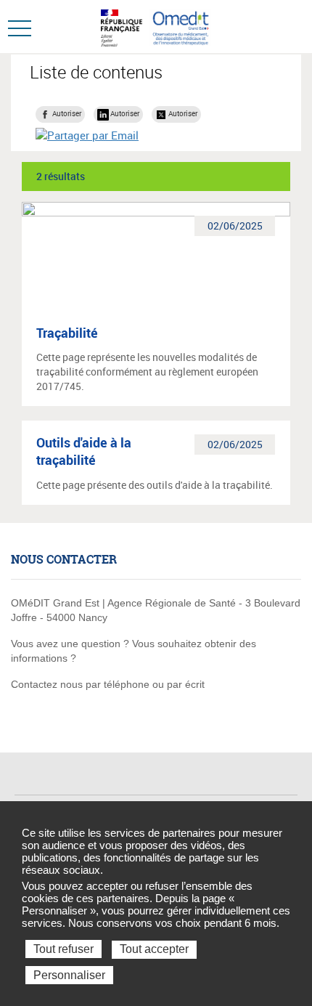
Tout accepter (154, 949)
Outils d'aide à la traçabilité (83, 451)
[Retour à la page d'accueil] (180, 26)
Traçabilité (67, 332)
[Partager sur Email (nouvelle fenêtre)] (87, 134)
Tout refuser (63, 949)
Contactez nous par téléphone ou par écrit (108, 684)
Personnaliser (69, 975)
